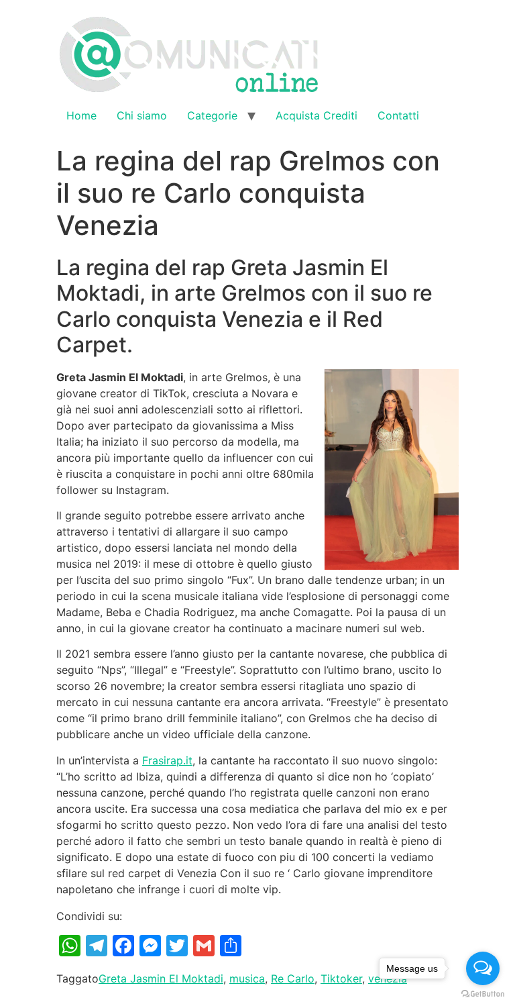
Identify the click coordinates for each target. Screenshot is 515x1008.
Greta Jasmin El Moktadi (161, 978)
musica (247, 978)
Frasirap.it (167, 760)
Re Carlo (292, 978)
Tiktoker (341, 978)
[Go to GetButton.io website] (482, 994)
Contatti (398, 115)
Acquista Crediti (316, 115)
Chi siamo (142, 115)
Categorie (212, 115)
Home (81, 115)
